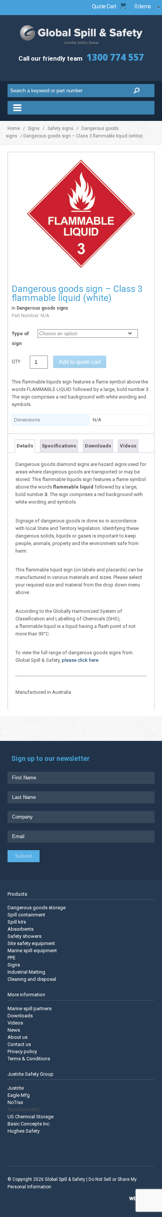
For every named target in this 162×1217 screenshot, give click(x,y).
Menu (81, 108)
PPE (11, 957)
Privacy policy (22, 1051)
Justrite (16, 1088)
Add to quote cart (80, 362)
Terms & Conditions (29, 1058)
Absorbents (21, 929)
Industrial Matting (26, 972)
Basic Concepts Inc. (29, 1124)
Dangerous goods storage (37, 907)
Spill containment (26, 915)
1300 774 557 (115, 57)
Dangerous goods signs (42, 308)
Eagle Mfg (19, 1095)
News (14, 1030)
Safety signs (60, 128)
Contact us (19, 1044)
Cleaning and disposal (32, 979)
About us (18, 1037)
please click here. (80, 660)
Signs (34, 128)
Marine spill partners (30, 1008)
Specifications (59, 446)
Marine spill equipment (32, 950)
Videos (128, 446)
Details (25, 446)
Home (14, 128)
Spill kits (17, 922)
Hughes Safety (24, 1131)
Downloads (98, 446)
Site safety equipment (31, 943)
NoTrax (15, 1102)
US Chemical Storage (30, 1116)
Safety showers (24, 936)
